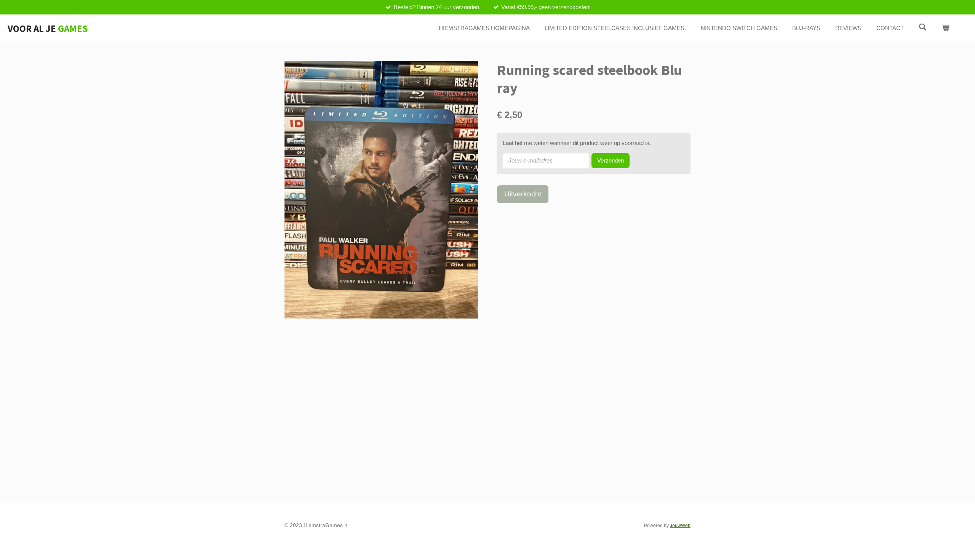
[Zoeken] (922, 27)
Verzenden (610, 160)
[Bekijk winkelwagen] (945, 28)
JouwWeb (680, 525)
